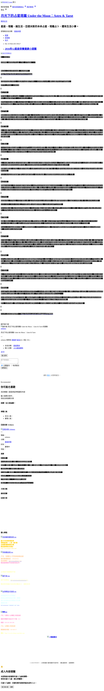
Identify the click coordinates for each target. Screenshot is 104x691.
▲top (2, 351)
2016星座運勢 (18, 348)
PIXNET (36, 663)
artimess (3, 328)
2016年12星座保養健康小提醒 (21, 48)
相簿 (6, 35)
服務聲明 (71, 663)
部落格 (7, 38)
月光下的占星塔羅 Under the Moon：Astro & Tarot (37, 16)
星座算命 (16, 346)
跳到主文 (4, 21)
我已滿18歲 (5, 687)
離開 (11, 687)
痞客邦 (14, 340)
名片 (6, 40)
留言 (18, 340)
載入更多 (4, 355)
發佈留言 (4, 368)
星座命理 (17, 31)
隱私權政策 (63, 663)
